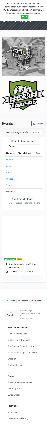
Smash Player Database (19, 340)
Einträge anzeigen (26, 141)
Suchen (12, 146)
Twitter (12, 300)
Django (29, 311)
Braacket (12, 358)
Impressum (13, 412)
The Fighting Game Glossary (21, 346)
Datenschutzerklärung (18, 418)
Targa (9, 185)
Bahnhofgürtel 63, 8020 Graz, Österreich (22, 266)
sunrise (9, 178)
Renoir (9, 172)
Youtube (37, 300)
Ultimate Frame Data (17, 333)
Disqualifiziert (24, 153)
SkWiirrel (31, 318)
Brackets (37, 132)
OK (26, 16)
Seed (38, 153)
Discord (25, 300)
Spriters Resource (16, 365)
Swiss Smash (14, 394)
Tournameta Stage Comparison (22, 352)
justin (8, 166)
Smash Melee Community (20, 382)
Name (9, 153)
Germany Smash (15, 388)
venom (9, 159)
